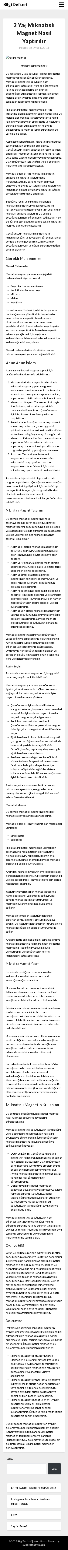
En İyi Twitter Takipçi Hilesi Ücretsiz (33, 1487)
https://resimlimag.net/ (34, 65)
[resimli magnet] (16, 57)
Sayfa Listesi (19, 1526)
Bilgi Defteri (15, 4)
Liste (14, 1514)
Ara (10, 1459)
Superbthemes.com (34, 1544)
